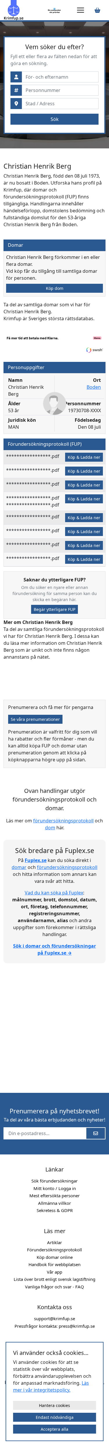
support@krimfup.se (54, 1318)
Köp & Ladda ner (84, 457)
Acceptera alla (54, 1429)
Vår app (54, 1272)
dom (50, 827)
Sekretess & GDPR (55, 1210)
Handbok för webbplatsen (54, 1264)
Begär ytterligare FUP (54, 609)
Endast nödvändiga (55, 1417)
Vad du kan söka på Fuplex (54, 892)
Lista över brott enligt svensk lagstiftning (54, 1279)
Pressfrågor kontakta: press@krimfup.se (55, 1326)
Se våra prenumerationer (35, 719)
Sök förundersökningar (54, 1181)
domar (19, 867)
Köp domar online (55, 1257)
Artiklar (54, 1242)
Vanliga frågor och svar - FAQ (54, 1287)
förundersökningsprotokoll (63, 820)
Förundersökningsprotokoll (54, 1250)
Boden (94, 387)
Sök (55, 119)
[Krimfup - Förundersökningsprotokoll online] (24, 10)
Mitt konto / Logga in (54, 1188)
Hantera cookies (54, 1405)
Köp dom (54, 288)
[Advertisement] (54, 1024)
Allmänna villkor (54, 1203)
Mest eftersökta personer (54, 1195)
